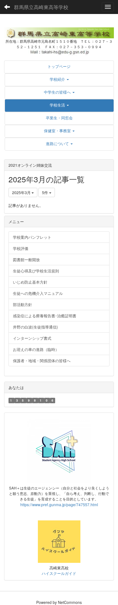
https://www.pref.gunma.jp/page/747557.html (59, 504)
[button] (59, 79)
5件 (45, 192)
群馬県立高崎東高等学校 (41, 6)
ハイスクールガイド (59, 573)
